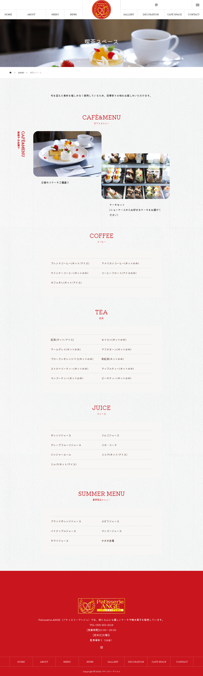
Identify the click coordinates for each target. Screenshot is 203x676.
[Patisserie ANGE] (101, 9)
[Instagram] (156, 4)
